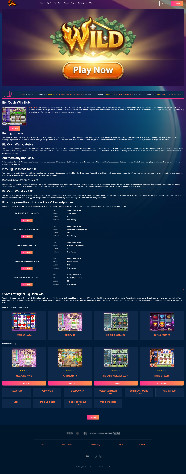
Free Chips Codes (108, 402)
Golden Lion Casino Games (139, 392)
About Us (89, 3)
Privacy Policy (170, 391)
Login (16, 402)
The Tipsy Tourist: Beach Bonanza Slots (53, 94)
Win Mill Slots (70, 376)
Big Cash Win (33, 107)
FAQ (42, 445)
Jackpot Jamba (24, 335)
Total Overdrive (162, 335)
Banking (81, 3)
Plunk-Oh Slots (161, 376)
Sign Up (49, 3)
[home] (20, 5)
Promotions (58, 3)
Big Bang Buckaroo (116, 335)
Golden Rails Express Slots (107, 94)
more (181, 289)
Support (73, 3)
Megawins (70, 335)
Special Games (78, 391)
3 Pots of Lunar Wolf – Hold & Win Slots (159, 94)
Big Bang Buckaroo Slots (115, 376)
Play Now (177, 3)
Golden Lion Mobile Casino (108, 392)
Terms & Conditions (67, 445)
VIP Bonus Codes (47, 402)
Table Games (16, 391)
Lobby (43, 3)
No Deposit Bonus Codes (77, 403)
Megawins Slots (24, 376)
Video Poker (47, 391)
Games (66, 3)
